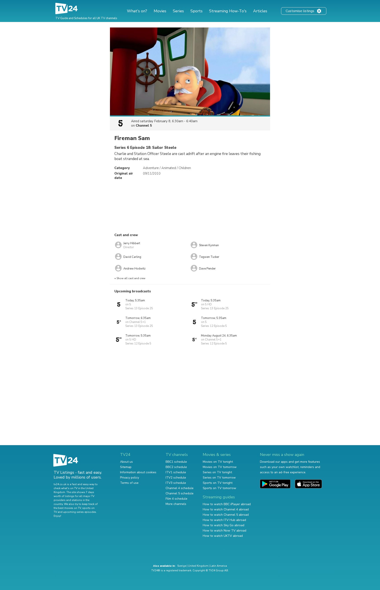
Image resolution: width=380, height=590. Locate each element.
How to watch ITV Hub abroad (224, 520)
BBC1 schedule (176, 462)
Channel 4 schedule (180, 488)
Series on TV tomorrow (219, 477)
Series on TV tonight (217, 472)
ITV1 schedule (176, 472)
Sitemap (126, 467)
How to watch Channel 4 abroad (226, 509)
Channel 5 (144, 125)
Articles (260, 11)
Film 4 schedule (176, 499)
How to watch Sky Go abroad (223, 525)
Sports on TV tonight (217, 483)
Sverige (181, 566)
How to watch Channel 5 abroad (226, 515)
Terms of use (129, 483)
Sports (196, 11)
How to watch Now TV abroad (224, 530)
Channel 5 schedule (180, 493)
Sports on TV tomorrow (219, 488)
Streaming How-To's (228, 11)
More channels (176, 504)
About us (126, 462)
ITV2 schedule (176, 477)
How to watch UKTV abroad (223, 536)
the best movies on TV (67, 508)
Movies (160, 11)
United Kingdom (198, 566)
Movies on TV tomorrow (220, 467)
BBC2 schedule (176, 467)
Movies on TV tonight (218, 462)
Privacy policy (129, 477)
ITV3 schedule (176, 483)
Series (178, 11)
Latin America (218, 566)
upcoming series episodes (79, 512)
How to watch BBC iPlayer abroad (227, 504)
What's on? (137, 11)
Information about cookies (138, 472)
